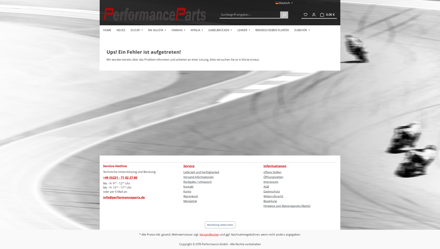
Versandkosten (209, 234)
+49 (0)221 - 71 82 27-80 (120, 177)
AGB (266, 187)
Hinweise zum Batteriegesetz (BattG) (286, 206)
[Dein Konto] (314, 14)
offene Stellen (272, 172)
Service (189, 166)
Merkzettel (190, 201)
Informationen (274, 166)
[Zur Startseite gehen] (154, 14)
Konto (187, 191)
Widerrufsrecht (273, 196)
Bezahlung (270, 201)
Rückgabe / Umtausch (197, 182)
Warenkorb (190, 196)
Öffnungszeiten (273, 177)
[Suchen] (284, 15)
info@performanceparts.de (124, 197)
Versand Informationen (198, 177)
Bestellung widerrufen (220, 224)
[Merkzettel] (305, 14)
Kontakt (188, 187)
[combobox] (249, 15)
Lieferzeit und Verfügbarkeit (201, 172)
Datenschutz (271, 191)
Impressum (270, 182)
